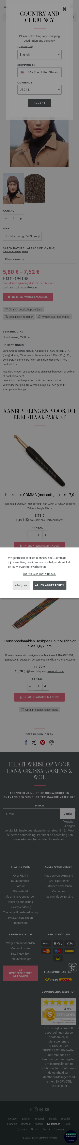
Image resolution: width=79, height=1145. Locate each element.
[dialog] (39, 572)
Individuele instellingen (39, 573)
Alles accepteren (49, 585)
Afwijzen (21, 585)
